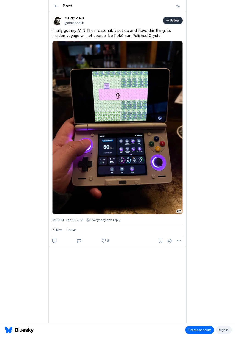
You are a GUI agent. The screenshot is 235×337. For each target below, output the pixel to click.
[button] (56, 6)
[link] (57, 20)
